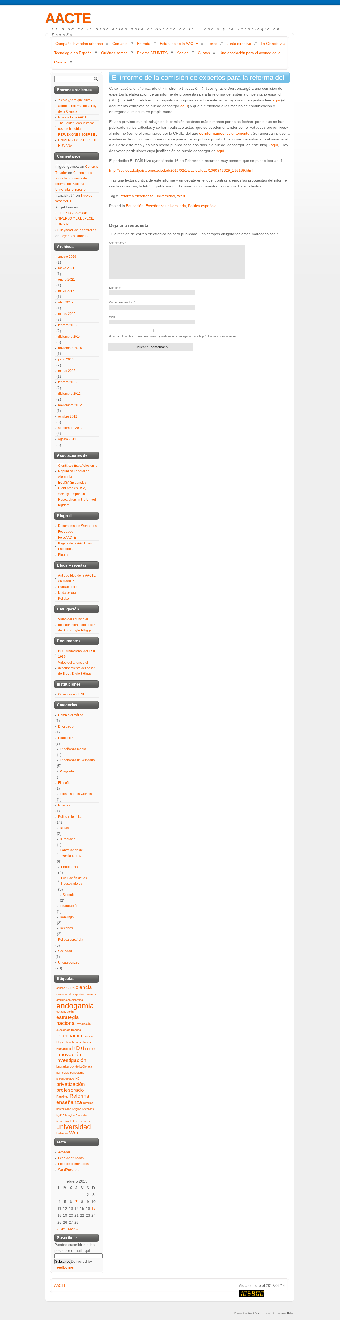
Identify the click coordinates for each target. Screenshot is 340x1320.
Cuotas (204, 53)
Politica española (202, 206)
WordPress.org (69, 1170)
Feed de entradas (71, 1158)
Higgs (60, 1042)
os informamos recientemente (224, 133)
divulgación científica (69, 999)
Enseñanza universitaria (166, 206)
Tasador (61, 173)
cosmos (91, 994)
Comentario (117, 242)
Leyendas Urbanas (74, 236)
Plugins (63, 555)
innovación (68, 1054)
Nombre (115, 287)
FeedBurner (64, 1267)
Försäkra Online (285, 1313)
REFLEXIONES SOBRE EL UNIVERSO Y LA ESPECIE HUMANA (77, 140)
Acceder (64, 1152)
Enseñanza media (73, 749)
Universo (62, 1133)
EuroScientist (67, 587)
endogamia (75, 1005)
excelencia (63, 1029)
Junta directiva (239, 43)
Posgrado (67, 771)
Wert (181, 196)
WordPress (254, 1313)
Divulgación (66, 726)
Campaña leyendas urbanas (79, 43)
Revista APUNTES (152, 53)
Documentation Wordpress (77, 526)
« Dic (60, 1229)
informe (90, 1048)
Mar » (73, 1229)
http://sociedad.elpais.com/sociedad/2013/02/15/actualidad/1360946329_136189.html (181, 170)
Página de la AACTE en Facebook (75, 546)
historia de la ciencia (78, 1042)
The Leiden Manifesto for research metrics (76, 126)
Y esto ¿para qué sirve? (75, 100)
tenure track (64, 1121)
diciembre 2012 (69, 393)
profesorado (70, 1090)
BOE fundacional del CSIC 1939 (77, 654)
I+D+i (78, 1048)
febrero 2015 (67, 325)
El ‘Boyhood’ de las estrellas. (76, 230)
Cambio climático (70, 715)
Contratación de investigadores (71, 853)
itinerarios (62, 1066)
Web (112, 317)
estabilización (65, 1011)
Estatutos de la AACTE (179, 43)
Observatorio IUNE (71, 694)
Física (89, 1036)
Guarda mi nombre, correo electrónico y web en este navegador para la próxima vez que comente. (172, 336)
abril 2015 (65, 302)
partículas (62, 1072)
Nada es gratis (68, 593)
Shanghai (69, 1115)
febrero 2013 (67, 382)
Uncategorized (68, 962)
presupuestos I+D (67, 1078)
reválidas (88, 1109)
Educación (134, 206)
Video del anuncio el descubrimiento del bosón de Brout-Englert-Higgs (77, 624)
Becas (64, 828)
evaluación (84, 1023)
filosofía (76, 1029)
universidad (165, 196)
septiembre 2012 (70, 428)
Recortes (66, 928)
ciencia (84, 987)
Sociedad (65, 951)
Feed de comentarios (73, 1164)
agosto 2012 (67, 439)
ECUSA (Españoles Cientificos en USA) (72, 485)
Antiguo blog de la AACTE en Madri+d (77, 578)
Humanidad (63, 1048)
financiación (70, 1035)
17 (93, 1208)
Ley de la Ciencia (81, 1066)
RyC (59, 1115)
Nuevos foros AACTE (73, 117)
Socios (182, 53)
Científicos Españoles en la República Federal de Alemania (77, 471)
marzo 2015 (66, 314)
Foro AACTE (67, 537)
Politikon (64, 598)
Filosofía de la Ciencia (76, 794)
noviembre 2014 (70, 348)
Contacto (120, 43)
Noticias (64, 805)
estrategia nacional (67, 1020)
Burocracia (67, 839)
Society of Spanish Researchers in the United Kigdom (77, 499)
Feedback (65, 532)
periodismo (77, 1072)
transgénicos (81, 1121)
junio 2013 (66, 359)
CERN (70, 988)
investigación (71, 1060)
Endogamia (69, 867)
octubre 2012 (67, 416)
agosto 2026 (67, 257)
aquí (276, 100)
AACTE (68, 18)
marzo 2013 (66, 371)
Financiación (69, 906)
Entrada (143, 43)
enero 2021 (66, 279)
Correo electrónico (122, 302)
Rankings (67, 917)
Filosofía (64, 783)
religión (76, 1109)
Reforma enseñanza (136, 196)
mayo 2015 (66, 291)
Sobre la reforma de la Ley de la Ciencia (77, 108)
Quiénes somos (114, 53)
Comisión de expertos (70, 994)
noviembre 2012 (70, 405)
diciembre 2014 (69, 336)
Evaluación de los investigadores (74, 880)
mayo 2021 (66, 268)
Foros (212, 43)
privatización (70, 1084)
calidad (60, 988)
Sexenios (69, 895)
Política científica (70, 817)
